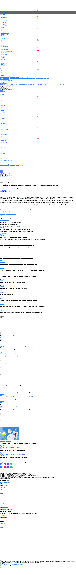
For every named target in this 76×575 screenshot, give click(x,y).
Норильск (14, 84)
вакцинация (6, 214)
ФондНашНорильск (45, 85)
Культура (3, 27)
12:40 (1, 302)
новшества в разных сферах (24, 206)
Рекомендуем (4, 62)
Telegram (32, 209)
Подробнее (2, 566)
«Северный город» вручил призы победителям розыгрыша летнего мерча (18, 276)
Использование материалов (6, 80)
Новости (3, 56)
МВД (9, 85)
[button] (1, 482)
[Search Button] (9, 173)
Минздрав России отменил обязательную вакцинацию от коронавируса (17, 245)
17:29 (1, 260)
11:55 (1, 308)
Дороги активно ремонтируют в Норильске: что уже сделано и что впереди (18, 264)
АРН (66, 84)
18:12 (1, 254)
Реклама (3, 73)
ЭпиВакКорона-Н (20, 197)
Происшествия (71, 84)
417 (1, 338)
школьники (49, 84)
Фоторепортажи (4, 34)
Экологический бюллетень (6, 294)
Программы (3, 45)
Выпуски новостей (5, 40)
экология (6, 85)
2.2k (1, 234)
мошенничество (39, 85)
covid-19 (33, 84)
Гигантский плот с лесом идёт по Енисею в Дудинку (12, 282)
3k (0, 242)
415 (1, 402)
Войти (11, 509)
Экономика (3, 15)
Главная (1, 182)
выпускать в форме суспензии (44, 207)
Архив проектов (4, 54)
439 (1, 395)
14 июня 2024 (3, 241)
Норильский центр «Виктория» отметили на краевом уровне (14, 288)
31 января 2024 (3, 249)
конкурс (44, 84)
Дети (30, 85)
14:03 (1, 290)
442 (1, 352)
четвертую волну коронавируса (51, 206)
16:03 (1, 272)
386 (1, 366)
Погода (2, 82)
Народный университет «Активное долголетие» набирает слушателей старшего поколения (22, 306)
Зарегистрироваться (11, 494)
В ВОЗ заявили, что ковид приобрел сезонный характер (13, 237)
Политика (3, 12)
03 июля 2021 (3, 190)
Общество (3, 17)
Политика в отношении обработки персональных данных (11, 564)
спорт (2, 85)
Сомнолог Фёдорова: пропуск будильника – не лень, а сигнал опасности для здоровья (21, 312)
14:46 (1, 284)
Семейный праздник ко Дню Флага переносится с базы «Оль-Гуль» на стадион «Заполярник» (22, 270)
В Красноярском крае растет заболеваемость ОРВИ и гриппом (15, 229)
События (3, 64)
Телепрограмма (4, 38)
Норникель (5, 84)
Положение (3, 66)
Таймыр (39, 84)
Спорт (2, 29)
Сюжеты (3, 43)
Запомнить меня (5, 491)
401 (1, 345)
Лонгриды (3, 32)
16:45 (1, 266)
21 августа (2, 337)
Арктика (13, 85)
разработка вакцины (12, 214)
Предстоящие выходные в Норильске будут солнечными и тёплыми (16, 258)
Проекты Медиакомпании (6, 51)
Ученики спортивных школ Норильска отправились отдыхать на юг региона (18, 300)
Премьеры (3, 59)
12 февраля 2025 (3, 233)
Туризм (34, 85)
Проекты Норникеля (5, 49)
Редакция (3, 70)
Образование (18, 85)
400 (1, 381)
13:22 (1, 296)
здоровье (23, 85)
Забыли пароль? (3, 494)
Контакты (3, 75)
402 (1, 359)
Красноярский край (24, 84)
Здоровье (2, 310)
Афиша (27, 85)
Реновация (2, 262)
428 (1, 388)
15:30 (1, 278)
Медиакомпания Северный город (58, 84)
